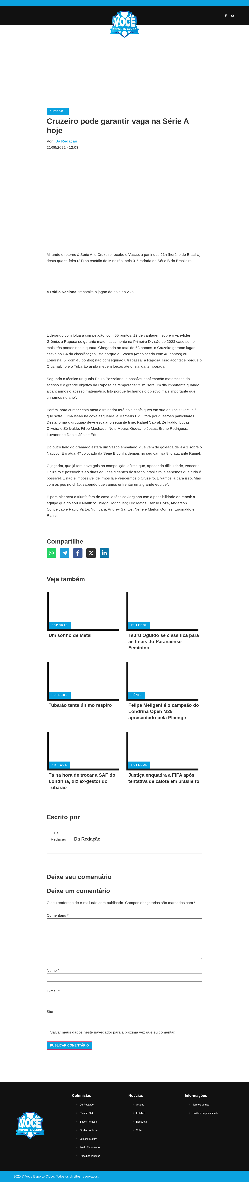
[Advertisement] (124, 69)
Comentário (57, 915)
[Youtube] (232, 15)
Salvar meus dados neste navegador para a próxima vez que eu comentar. (112, 1032)
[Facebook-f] (226, 15)
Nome (53, 970)
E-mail (53, 991)
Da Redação (66, 141)
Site (50, 1012)
